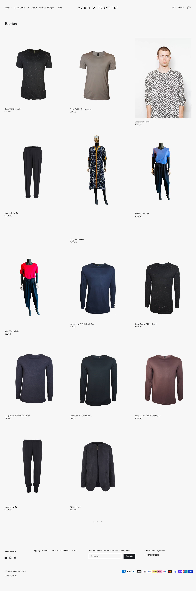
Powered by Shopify (11, 575)
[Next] (101, 521)
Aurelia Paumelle (18, 571)
